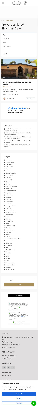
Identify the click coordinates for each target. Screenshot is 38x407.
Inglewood (9, 192)
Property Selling (10, 225)
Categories (6, 38)
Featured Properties (11, 186)
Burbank (8, 171)
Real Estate (9, 227)
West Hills (8, 260)
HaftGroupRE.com (9, 347)
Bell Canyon (9, 164)
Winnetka (8, 267)
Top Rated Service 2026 (15, 111)
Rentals (8, 234)
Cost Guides (9, 179)
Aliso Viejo (9, 160)
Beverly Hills (9, 166)
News (7, 217)
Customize (19, 398)
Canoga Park (9, 175)
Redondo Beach (10, 230)
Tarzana (8, 247)
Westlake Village (10, 265)
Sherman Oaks (7, 46)
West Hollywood (10, 262)
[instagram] (13, 367)
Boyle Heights (9, 168)
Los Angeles (9, 201)
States (4, 42)
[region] (19, 393)
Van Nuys (8, 254)
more (17, 306)
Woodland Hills (10, 269)
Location (8, 197)
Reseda (8, 236)
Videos (8, 258)
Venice (8, 256)
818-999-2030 (8, 342)
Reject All (19, 403)
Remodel (8, 232)
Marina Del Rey (10, 210)
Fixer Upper (9, 188)
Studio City (9, 245)
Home (2, 20)
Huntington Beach (11, 190)
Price (7, 223)
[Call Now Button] (33, 403)
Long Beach (9, 199)
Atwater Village (10, 162)
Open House (9, 221)
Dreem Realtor (6, 375)
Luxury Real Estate (11, 206)
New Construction (11, 212)
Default (5, 53)
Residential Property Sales (13, 238)
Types (4, 35)
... (19, 91)
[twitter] (9, 367)
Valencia (8, 252)
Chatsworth (9, 177)
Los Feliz (8, 203)
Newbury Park (10, 214)
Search (19, 284)
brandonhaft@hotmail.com (12, 344)
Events (8, 184)
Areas (4, 50)
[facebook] (4, 367)
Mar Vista (8, 208)
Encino (8, 182)
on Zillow (19, 323)
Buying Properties (11, 173)
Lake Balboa (9, 195)
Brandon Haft (10, 98)
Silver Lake (9, 243)
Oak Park (8, 219)
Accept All (19, 393)
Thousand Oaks (10, 249)
